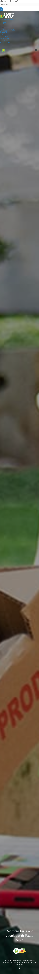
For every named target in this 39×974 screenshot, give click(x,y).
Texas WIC (3, 32)
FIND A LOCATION (7, 20)
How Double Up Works (7, 30)
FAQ (1, 34)
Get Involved (4, 36)
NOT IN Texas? (5, 42)
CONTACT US (5, 40)
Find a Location (5, 38)
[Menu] (36, 49)
